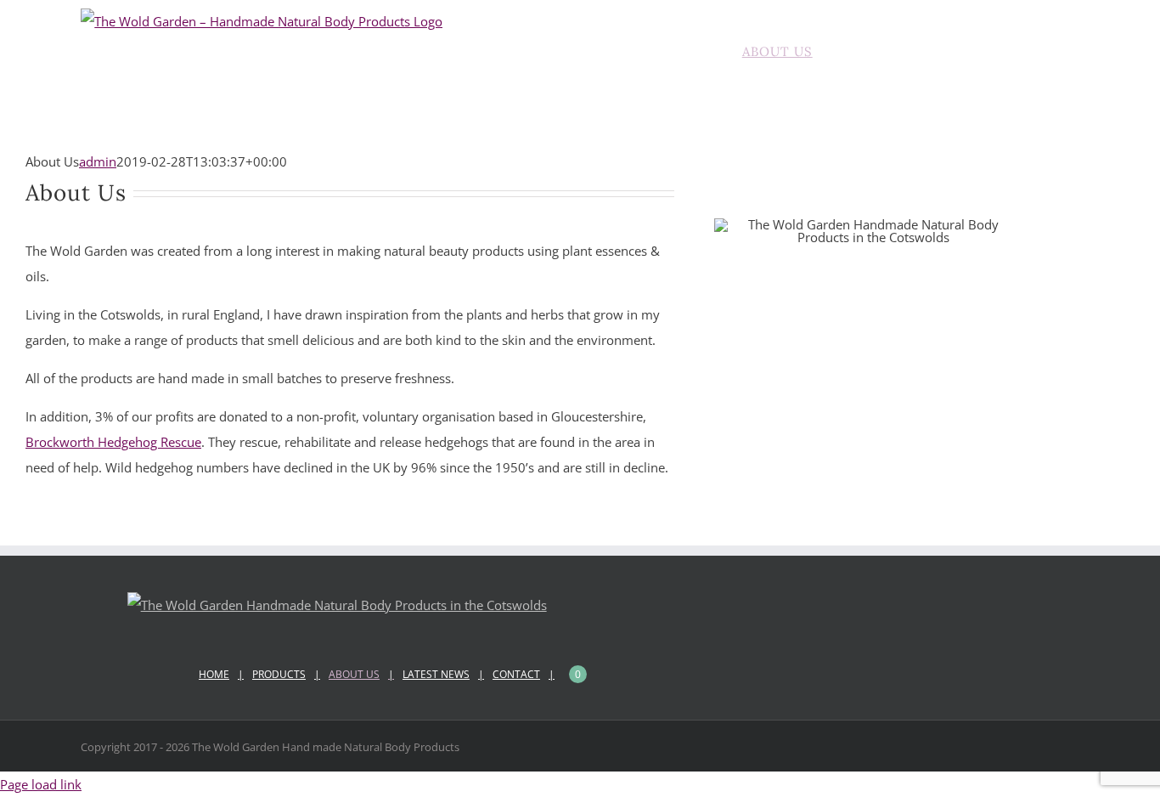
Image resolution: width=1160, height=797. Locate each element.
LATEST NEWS (436, 674)
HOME (214, 674)
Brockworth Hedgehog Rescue (113, 441)
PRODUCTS (279, 674)
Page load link (41, 784)
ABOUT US (354, 674)
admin (97, 161)
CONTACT (516, 674)
